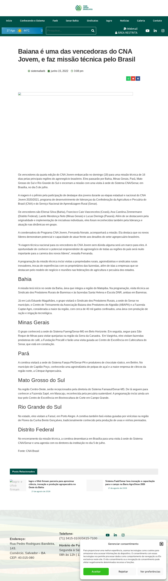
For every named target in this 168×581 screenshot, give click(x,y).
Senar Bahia (72, 21)
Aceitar (96, 571)
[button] (161, 544)
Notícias (124, 21)
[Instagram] (162, 30)
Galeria (141, 21)
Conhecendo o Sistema (32, 21)
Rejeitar (123, 571)
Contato (157, 21)
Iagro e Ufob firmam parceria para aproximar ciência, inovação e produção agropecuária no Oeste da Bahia (52, 484)
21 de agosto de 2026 (40, 491)
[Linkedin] (155, 30)
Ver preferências (150, 571)
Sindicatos (92, 21)
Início (9, 21)
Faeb (55, 21)
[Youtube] (147, 30)
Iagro (109, 21)
